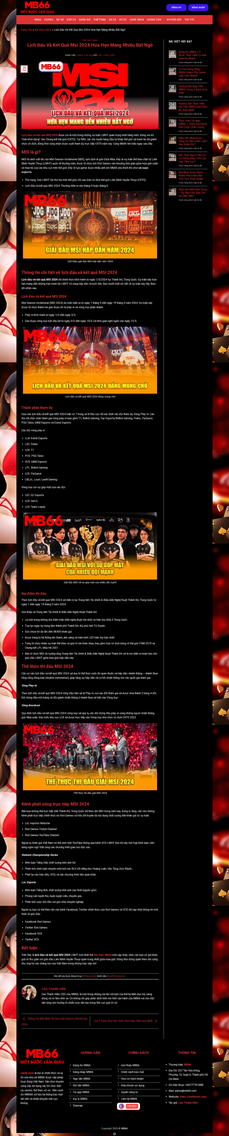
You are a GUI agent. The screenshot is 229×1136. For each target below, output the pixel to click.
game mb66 (137, 19)
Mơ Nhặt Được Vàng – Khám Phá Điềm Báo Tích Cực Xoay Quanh (192, 175)
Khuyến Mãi (174, 19)
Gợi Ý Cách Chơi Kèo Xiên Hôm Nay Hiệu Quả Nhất (123, 1021)
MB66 (38, 19)
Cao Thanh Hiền (106, 55)
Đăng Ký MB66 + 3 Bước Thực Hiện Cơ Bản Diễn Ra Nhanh (192, 55)
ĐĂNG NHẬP (198, 7)
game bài (84, 19)
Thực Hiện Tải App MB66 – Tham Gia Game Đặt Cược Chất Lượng (193, 124)
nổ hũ (60, 19)
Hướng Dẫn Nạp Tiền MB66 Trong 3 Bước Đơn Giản (193, 89)
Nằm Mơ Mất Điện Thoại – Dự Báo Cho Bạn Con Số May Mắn (193, 192)
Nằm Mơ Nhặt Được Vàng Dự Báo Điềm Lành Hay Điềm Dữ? (193, 141)
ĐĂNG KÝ (176, 7)
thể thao (99, 19)
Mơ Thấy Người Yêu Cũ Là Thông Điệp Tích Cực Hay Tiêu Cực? (192, 158)
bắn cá (71, 19)
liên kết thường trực (116, 976)
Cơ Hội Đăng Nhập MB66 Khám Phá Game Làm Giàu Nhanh (192, 72)
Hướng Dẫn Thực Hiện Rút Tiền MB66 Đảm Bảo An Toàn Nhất (193, 107)
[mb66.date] (37, 7)
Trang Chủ (26, 29)
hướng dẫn (154, 19)
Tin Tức (189, 19)
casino (48, 19)
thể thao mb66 (43, 29)
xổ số (122, 19)
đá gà (112, 19)
